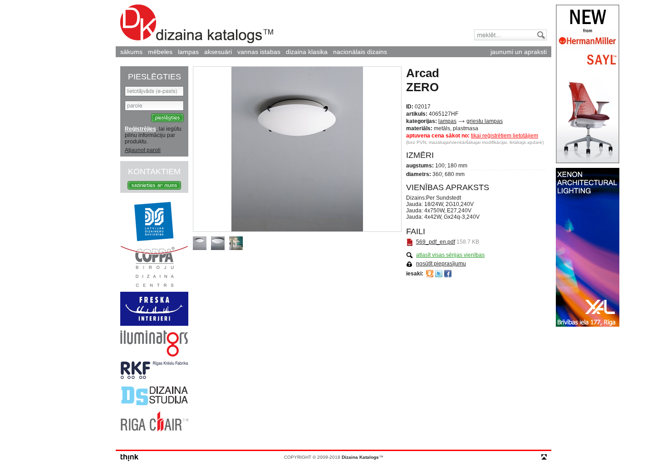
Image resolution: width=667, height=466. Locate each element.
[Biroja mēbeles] (154, 285)
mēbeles (160, 51)
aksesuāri (218, 51)
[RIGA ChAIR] (154, 430)
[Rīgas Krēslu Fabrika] (154, 377)
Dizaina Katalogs (196, 24)
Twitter (438, 273)
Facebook (447, 273)
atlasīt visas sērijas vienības (450, 255)
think (129, 457)
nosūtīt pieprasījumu (441, 263)
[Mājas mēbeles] (154, 324)
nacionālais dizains (360, 51)
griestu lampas (484, 121)
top (544, 457)
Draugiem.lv (429, 273)
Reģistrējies (140, 129)
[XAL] (587, 325)
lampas (188, 51)
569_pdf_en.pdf (435, 242)
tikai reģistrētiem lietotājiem (504, 135)
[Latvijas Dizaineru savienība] (154, 239)
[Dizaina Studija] (154, 405)
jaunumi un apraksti (518, 51)
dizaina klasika (307, 51)
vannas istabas (258, 51)
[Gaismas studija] (154, 355)
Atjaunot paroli (143, 150)
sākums (131, 51)
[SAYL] (587, 161)
